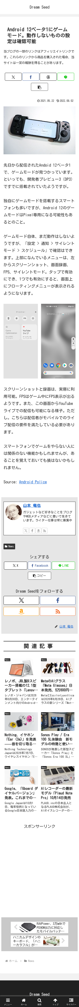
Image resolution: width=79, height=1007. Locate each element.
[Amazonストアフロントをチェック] (38, 531)
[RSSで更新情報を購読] (44, 531)
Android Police (33, 482)
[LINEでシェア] (65, 77)
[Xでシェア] (13, 77)
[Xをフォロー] (26, 531)
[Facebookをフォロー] (32, 531)
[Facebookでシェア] (30, 77)
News (11, 546)
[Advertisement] (39, 869)
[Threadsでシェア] (48, 77)
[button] (39, 87)
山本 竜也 (32, 505)
